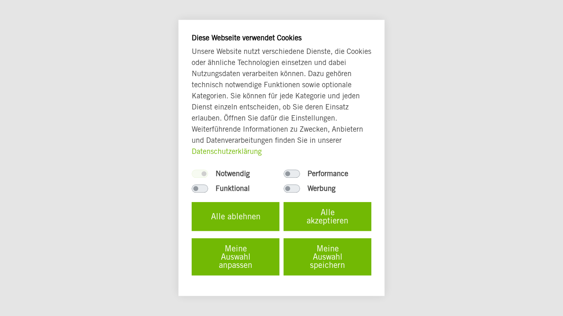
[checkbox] (200, 174)
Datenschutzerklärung (227, 151)
